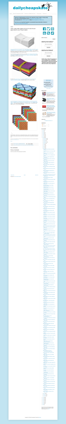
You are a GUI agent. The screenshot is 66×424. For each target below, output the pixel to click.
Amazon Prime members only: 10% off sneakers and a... (48, 189)
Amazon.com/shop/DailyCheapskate (21, 23)
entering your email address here (35, 18)
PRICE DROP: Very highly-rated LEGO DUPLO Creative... (48, 324)
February (44, 394)
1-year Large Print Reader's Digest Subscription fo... (48, 177)
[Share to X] (30, 143)
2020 (43, 132)
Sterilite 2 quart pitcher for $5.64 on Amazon (49, 234)
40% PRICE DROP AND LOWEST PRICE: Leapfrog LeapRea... (49, 233)
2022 (43, 130)
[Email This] (28, 143)
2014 (43, 398)
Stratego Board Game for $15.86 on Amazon (49, 225)
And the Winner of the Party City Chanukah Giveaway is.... (51, 92)
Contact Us (44, 13)
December (44, 138)
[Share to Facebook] (31, 143)
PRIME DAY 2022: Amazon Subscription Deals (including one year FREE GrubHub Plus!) (51, 106)
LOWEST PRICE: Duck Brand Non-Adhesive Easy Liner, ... (48, 341)
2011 (43, 402)
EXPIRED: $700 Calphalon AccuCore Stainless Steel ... (48, 187)
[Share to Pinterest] (32, 143)
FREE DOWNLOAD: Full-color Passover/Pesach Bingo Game (47, 351)
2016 (43, 137)
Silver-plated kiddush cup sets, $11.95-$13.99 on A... (47, 316)
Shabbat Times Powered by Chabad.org (48, 86)
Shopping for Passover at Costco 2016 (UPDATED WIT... (48, 279)
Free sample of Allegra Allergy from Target (49, 248)
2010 (43, 403)
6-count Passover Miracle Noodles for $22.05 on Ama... (48, 285)
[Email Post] (26, 143)
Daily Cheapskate (16, 143)
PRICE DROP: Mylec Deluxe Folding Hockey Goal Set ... (48, 185)
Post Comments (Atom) (17, 176)
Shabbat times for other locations (48, 87)
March (44, 393)
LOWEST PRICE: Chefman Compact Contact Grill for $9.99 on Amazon (51, 99)
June (44, 145)
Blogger (40, 417)
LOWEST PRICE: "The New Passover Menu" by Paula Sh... (48, 310)
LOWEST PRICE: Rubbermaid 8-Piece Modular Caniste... (48, 244)
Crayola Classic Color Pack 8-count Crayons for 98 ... (48, 264)
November (44, 139)
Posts (43, 124)
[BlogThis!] (29, 143)
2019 (43, 133)
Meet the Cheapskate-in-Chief (18, 13)
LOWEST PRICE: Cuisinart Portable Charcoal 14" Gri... (48, 256)
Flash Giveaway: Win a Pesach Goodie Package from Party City (51, 112)
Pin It (11, 141)
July (43, 144)
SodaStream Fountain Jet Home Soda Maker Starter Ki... (48, 343)
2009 (43, 404)
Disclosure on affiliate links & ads (30, 13)
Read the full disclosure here (15, 139)
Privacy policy (39, 13)
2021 (43, 131)
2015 (43, 397)
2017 (43, 136)
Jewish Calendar (48, 88)
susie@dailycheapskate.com (48, 120)
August (44, 143)
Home (11, 13)
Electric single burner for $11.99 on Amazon (49, 245)
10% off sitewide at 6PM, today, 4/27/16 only (49, 174)
